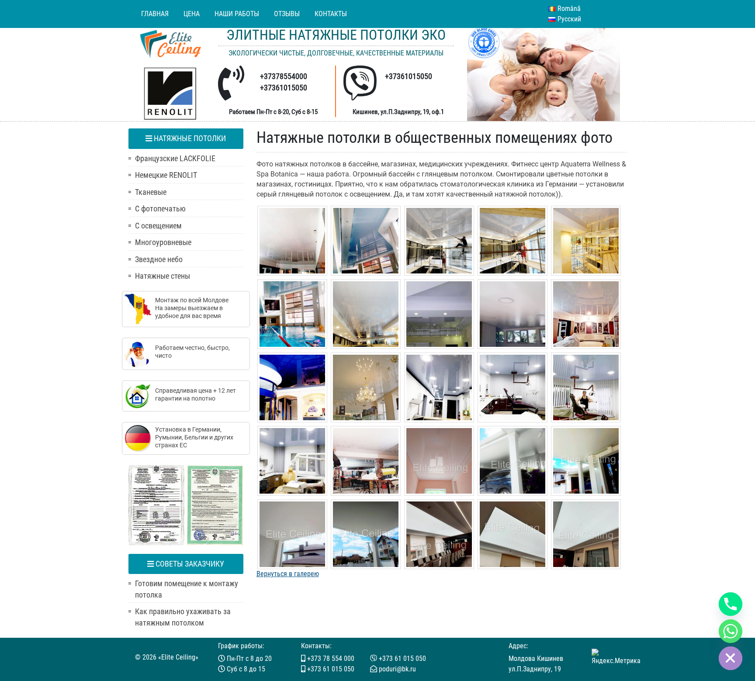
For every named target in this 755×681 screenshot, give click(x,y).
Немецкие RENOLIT (166, 175)
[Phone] (730, 604)
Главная (155, 14)
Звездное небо (159, 259)
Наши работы (237, 14)
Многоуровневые (163, 242)
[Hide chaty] (730, 658)
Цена (192, 14)
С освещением (158, 225)
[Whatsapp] (730, 631)
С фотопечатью (160, 208)
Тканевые (150, 192)
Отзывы (287, 14)
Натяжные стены (162, 276)
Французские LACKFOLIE (175, 158)
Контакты (331, 14)
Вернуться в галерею (287, 574)
